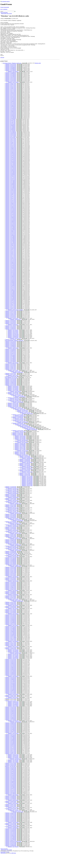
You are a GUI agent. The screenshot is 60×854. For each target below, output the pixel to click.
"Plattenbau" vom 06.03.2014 (10, 157)
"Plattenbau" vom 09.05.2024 (10, 723)
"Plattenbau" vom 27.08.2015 (10, 238)
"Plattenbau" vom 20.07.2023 (13, 654)
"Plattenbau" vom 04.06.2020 (20, 441)
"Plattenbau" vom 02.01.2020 (10, 536)
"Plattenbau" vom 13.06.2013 (10, 117)
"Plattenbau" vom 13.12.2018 (13, 507)
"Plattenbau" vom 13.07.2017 (10, 352)
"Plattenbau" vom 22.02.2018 (10, 380)
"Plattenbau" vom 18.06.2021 (10, 585)
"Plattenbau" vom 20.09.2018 (15, 400)
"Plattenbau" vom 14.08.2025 (10, 793)
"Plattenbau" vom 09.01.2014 (10, 148)
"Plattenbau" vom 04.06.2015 (10, 226)
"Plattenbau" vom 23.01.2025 (10, 767)
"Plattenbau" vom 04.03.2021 (10, 577)
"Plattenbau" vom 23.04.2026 (10, 829)
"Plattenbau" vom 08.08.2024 (10, 736)
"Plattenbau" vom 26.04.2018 (10, 486)
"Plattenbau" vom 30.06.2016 (10, 285)
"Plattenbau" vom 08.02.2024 (10, 711)
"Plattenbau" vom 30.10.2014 (10, 193)
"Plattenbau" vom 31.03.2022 (10, 610)
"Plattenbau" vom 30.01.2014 (10, 152)
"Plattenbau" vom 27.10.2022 (10, 638)
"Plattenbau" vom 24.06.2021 (24, 463)
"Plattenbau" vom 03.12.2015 (10, 253)
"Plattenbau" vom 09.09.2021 (13, 594)
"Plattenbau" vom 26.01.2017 (13, 318)
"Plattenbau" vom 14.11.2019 (13, 532)
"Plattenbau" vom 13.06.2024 (10, 728)
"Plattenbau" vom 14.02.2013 (10, 99)
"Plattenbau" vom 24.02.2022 (27, 477)
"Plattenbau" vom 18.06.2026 (10, 838)
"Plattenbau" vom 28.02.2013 (10, 101)
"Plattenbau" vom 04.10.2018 (10, 498)
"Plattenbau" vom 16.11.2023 (13, 697)
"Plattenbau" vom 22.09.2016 (10, 298)
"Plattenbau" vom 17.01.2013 (10, 94)
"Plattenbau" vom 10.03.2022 (27, 479)
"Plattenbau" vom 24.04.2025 (10, 781)
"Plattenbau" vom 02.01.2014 (10, 147)
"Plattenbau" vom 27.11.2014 (10, 197)
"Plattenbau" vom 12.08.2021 (24, 465)
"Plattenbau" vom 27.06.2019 (17, 417)
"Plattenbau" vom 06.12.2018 (10, 506)
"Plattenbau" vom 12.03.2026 (10, 823)
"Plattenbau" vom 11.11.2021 (24, 472)
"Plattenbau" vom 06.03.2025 (10, 773)
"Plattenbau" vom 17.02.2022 (13, 608)
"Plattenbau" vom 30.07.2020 (20, 443)
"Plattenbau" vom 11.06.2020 (22, 442)
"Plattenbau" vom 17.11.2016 (10, 306)
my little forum (13, 852)
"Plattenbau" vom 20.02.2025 (10, 771)
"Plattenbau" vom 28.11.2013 (10, 142)
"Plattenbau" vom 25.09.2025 (10, 799)
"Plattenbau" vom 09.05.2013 (10, 111)
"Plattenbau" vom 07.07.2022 (10, 623)
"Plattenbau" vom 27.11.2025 (13, 807)
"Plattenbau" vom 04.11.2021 (27, 471)
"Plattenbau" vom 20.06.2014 (10, 173)
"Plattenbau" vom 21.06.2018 (10, 491)
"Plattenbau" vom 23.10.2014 (10, 192)
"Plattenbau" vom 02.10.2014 (10, 189)
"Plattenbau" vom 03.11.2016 (10, 304)
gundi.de (8, 1)
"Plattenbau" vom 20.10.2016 (10, 302)
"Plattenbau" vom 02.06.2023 (10, 678)
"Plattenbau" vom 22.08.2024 (10, 738)
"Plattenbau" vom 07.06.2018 (15, 391)
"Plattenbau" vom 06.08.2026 (10, 845)
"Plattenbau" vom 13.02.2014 (10, 154)
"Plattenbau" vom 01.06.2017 (10, 344)
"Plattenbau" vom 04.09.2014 (10, 184)
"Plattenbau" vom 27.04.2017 (10, 341)
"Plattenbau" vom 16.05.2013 (10, 112)
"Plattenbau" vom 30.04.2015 (10, 220)
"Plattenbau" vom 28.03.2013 (10, 105)
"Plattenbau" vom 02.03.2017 (10, 323)
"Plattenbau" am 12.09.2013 (10, 130)
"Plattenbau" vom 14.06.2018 (13, 392)
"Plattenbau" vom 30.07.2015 (10, 234)
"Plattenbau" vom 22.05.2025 (10, 784)
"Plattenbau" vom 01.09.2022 (10, 630)
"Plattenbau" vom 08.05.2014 (10, 166)
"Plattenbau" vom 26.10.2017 (10, 365)
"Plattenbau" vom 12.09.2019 (29, 428)
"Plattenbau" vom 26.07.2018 (17, 395)
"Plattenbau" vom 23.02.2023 (10, 665)
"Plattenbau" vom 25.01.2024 (10, 709)
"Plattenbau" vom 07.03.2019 (15, 407)
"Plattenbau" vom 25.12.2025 (17, 811)
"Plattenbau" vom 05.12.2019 (10, 535)
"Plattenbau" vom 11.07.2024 (10, 732)
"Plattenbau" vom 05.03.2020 (20, 436)
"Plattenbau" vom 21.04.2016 (10, 274)
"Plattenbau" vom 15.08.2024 (10, 737)
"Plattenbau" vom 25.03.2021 (13, 580)
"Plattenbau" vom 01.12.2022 (10, 644)
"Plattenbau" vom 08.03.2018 (10, 382)
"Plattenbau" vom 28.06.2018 (13, 493)
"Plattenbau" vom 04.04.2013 (10, 106)
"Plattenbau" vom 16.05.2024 (10, 724)
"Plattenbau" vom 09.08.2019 (17, 423)
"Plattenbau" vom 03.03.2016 (10, 267)
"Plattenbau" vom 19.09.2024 (10, 742)
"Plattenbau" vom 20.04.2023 (10, 672)
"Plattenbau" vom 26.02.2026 (10, 821)
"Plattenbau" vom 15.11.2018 (10, 504)
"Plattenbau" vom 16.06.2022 (27, 482)
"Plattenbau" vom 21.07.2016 (10, 288)
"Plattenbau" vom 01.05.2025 (13, 756)
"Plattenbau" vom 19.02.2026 (10, 820)
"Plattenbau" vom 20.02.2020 (17, 434)
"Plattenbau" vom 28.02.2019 (13, 406)
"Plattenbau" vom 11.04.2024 (10, 719)
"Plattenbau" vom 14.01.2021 (10, 573)
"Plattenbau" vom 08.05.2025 (10, 782)
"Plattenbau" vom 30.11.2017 (15, 371)
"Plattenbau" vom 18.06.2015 (10, 228)
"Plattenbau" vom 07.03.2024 (10, 714)
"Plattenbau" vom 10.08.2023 (10, 684)
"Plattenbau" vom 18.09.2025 (10, 798)
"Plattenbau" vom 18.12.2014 (10, 200)
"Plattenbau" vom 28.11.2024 (10, 752)
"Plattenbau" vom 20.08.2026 (13, 641)
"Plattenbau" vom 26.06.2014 (10, 174)
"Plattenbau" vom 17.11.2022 (10, 642)
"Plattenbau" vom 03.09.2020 (10, 560)
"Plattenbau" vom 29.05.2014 (10, 170)
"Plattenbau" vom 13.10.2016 (10, 301)
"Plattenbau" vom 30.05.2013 (10, 114)
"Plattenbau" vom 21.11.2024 (13, 705)
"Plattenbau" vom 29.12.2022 (27, 485)
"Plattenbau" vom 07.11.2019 (10, 531)
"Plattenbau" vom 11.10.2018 (10, 499)
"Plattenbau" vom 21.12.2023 (10, 700)
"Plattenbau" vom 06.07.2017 (10, 351)
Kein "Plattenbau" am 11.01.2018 (11, 377)
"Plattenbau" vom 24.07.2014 (10, 178)
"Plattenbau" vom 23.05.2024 (10, 726)
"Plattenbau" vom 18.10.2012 (10, 80)
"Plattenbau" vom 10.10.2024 (10, 746)
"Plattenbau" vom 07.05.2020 (10, 548)
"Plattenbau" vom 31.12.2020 (20, 451)
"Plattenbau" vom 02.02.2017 (10, 320)
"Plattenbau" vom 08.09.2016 (10, 296)
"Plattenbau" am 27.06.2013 (10, 119)
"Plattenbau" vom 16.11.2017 (10, 369)
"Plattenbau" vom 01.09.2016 (10, 295)
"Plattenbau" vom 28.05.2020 (10, 551)
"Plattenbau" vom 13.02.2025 (10, 770)
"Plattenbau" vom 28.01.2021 (20, 453)
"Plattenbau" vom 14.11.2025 (10, 805)
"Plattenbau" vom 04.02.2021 (22, 454)
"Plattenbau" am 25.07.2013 (10, 123)
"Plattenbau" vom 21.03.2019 (20, 409)
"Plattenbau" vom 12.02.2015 (10, 209)
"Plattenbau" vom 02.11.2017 (10, 367)
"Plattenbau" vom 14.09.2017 (10, 361)
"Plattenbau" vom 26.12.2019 (27, 413)
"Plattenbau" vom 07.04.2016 (10, 272)
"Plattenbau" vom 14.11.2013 (10, 140)
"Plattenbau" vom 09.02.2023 (10, 663)
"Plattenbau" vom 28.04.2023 (10, 673)
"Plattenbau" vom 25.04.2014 (10, 164)
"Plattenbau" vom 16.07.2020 (13, 556)
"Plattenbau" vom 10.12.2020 (20, 448)
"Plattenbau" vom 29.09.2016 (10, 299)
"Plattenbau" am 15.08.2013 (10, 126)
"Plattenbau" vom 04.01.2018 (10, 376)
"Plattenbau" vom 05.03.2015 (10, 212)
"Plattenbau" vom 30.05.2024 (10, 727)
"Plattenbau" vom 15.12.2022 (13, 646)
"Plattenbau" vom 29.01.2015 (10, 207)
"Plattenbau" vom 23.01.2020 (10, 539)
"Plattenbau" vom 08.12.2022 (10, 645)
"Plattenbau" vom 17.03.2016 (10, 269)
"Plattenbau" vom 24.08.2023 (13, 657)
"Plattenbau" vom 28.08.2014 (10, 183)
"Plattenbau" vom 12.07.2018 (13, 393)
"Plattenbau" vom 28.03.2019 (22, 410)
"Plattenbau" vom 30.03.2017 (10, 327)
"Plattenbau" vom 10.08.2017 (10, 356)
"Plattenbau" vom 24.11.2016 (10, 307)
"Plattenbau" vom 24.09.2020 (10, 563)
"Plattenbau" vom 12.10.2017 (10, 364)
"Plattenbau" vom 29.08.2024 (10, 739)
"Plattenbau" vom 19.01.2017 (10, 317)
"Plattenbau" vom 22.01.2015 (10, 206)
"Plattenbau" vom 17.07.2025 (10, 789)
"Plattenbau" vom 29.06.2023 (13, 651)
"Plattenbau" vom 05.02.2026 (10, 818)
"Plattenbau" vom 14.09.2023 (10, 687)
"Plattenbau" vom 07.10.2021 (10, 595)
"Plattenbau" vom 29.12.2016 (10, 314)
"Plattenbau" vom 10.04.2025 (10, 778)
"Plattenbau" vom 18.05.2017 (10, 343)
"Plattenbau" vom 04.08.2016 (10, 290)
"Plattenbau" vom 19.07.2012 (10, 65)
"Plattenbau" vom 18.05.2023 (13, 676)
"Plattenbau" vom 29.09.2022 (10, 634)
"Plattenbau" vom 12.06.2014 (10, 172)
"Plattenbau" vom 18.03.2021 (10, 579)
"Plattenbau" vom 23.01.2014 (10, 150)
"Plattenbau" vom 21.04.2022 (10, 612)
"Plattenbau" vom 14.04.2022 (10, 611)
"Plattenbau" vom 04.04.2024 (10, 718)
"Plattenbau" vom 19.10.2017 (13, 332)
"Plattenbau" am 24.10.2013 (10, 137)
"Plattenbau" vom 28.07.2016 (10, 289)
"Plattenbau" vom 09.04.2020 (10, 545)
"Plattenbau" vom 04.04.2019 (10, 517)
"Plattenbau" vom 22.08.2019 (22, 425)
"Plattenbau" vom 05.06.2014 (10, 171)
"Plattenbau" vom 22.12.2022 (10, 647)
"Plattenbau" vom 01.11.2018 (13, 502)
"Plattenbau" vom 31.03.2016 (10, 271)
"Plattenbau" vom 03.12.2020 (10, 572)
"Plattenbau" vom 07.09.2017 (10, 360)
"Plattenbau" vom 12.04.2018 (13, 388)
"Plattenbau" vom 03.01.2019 (13, 404)
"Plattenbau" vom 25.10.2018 (10, 501)
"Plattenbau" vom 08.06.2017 (10, 345)
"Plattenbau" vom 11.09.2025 (13, 760)
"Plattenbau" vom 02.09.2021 (10, 593)
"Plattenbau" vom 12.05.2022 (10, 615)
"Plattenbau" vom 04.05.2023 (10, 674)
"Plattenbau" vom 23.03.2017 (10, 326)
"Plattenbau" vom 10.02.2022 (10, 607)
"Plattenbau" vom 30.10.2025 (13, 803)
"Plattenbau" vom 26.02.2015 (10, 211)
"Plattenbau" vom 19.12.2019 (24, 412)
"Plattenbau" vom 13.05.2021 (10, 584)
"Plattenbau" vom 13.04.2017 (10, 339)
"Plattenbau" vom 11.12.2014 (10, 199)
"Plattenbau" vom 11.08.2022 (10, 627)
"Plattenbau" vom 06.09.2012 (10, 73)
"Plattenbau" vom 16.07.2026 (10, 842)
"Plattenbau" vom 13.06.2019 (10, 524)
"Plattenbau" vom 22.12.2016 (10, 313)
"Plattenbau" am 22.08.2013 (10, 127)
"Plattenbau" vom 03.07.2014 (10, 175)
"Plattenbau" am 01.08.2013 (10, 124)
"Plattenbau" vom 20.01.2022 (24, 475)
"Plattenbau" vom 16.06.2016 (10, 283)
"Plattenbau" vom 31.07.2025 (10, 791)
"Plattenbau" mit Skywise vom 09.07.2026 (13, 841)
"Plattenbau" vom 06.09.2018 (13, 497)
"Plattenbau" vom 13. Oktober (10, 637)
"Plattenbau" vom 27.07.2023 (13, 655)
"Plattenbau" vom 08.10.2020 (15, 566)
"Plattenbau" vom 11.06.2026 (10, 837)
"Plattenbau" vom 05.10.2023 (10, 691)
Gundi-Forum (3, 851)
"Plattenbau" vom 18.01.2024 (10, 708)
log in (1, 9)
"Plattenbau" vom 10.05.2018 (13, 488)
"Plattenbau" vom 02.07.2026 (10, 840)
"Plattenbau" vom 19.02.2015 (10, 210)
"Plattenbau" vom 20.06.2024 (10, 729)
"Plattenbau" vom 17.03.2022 (10, 609)
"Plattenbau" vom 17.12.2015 (10, 255)
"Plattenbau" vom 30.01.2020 (17, 433)
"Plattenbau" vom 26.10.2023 (13, 694)
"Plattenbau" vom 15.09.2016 (10, 297)
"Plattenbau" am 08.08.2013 (10, 125)
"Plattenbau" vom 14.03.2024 (10, 715)
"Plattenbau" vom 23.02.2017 (10, 322)
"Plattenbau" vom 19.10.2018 (13, 500)
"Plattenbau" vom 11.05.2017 (13, 329)
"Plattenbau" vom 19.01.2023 (10, 660)
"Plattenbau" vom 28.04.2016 (10, 275)
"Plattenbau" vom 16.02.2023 (10, 664)
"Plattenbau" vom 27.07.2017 (10, 354)
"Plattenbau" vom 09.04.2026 (13, 827)
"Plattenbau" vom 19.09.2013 (10, 131)
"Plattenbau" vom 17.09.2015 (10, 242)
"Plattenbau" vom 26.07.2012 (10, 66)
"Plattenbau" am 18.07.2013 (10, 122)
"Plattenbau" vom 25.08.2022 (10, 629)
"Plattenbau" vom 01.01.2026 (10, 812)
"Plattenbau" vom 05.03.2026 (13, 822)
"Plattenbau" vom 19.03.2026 (10, 824)
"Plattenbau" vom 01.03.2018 (10, 381)
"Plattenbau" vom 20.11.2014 (10, 196)
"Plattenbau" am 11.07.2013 (10, 121)
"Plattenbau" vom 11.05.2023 (10, 675)
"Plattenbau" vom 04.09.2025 (10, 796)
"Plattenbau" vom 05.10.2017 (13, 347)
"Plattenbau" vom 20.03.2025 (10, 775)
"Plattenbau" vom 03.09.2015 (10, 239)
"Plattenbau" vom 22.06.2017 (10, 349)
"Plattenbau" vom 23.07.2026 (10, 843)
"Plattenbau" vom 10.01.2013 (10, 93)
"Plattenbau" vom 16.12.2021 (24, 473)
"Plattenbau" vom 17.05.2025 (10, 780)
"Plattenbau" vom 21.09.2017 (13, 362)
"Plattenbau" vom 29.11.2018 (10, 505)
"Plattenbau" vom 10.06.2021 (27, 462)
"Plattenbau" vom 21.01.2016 (10, 261)
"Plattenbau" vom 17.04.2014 (10, 163)
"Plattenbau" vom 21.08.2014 (10, 182)
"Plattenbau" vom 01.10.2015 (10, 244)
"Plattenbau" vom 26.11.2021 (13, 598)
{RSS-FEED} (3, 852)
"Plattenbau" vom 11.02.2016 (10, 264)
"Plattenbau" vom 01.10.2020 (13, 565)
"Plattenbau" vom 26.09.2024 (10, 744)
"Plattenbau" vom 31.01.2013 (10, 96)
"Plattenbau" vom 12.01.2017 (10, 316)
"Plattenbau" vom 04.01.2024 (13, 702)
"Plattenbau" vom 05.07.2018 (10, 494)
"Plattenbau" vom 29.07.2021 (10, 589)
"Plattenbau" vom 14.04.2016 (10, 273)
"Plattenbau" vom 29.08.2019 (24, 426)
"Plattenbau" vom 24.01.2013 (10, 95)
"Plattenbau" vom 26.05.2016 (10, 280)
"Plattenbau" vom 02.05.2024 (10, 722)
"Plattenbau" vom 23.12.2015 (10, 256)
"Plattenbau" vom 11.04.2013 (10, 107)
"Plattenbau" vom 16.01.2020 (15, 538)
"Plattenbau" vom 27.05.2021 (15, 338)
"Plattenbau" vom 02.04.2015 (10, 216)
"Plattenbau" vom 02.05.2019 (17, 414)
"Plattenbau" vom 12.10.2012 (10, 78)
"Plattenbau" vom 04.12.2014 (10, 198)
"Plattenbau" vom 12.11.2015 (10, 250)
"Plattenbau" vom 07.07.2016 (10, 286)
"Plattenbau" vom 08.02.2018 (13, 336)
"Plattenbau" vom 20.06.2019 (13, 525)
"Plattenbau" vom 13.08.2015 (10, 236)
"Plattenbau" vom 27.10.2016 (10, 303)
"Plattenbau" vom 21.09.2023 (10, 688)
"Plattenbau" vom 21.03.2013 (10, 104)
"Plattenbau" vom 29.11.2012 (10, 87)
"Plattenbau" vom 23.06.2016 (10, 284)
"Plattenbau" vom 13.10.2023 (10, 692)
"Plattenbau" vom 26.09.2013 (10, 132)
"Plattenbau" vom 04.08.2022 (27, 483)
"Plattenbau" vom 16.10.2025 (13, 762)
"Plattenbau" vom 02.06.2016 (10, 281)
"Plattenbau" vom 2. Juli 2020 (13, 554)
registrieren (5, 9)
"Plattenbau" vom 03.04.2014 (10, 161)
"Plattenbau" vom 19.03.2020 (10, 542)
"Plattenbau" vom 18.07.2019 (17, 419)
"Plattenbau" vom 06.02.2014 (10, 153)
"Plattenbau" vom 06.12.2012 (10, 88)
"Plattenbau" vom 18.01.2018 (13, 334)
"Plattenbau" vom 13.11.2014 (10, 195)
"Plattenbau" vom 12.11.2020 (10, 569)
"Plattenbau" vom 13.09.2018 (13, 399)
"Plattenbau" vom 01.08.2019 (22, 422)
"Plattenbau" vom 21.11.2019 (15, 533)
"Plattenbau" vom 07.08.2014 (10, 180)
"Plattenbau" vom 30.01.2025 (10, 768)
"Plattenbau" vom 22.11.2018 (13, 403)
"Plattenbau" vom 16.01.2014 (10, 149)
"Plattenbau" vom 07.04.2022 (27, 481)
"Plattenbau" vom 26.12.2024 (13, 754)
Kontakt (7, 851)
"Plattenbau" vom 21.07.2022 (13, 625)
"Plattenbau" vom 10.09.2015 (10, 241)
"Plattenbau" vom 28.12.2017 (13, 333)
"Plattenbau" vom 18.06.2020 (10, 552)
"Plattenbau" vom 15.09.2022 (10, 632)
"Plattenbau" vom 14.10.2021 (10, 596)
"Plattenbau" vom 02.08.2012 (10, 67)
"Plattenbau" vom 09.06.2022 (10, 620)
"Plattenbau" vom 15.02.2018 (10, 379)
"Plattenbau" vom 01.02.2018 (13, 335)
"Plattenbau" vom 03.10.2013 (10, 134)
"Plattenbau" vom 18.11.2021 (10, 597)
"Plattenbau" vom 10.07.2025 (13, 759)
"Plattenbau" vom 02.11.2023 (10, 695)
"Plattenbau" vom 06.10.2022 (10, 635)
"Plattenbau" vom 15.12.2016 (10, 311)
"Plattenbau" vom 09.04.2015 (10, 217)
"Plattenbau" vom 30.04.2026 (10, 830)
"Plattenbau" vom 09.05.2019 (20, 415)
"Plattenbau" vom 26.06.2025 (15, 758)
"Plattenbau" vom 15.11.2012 (10, 85)
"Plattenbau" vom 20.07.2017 (10, 353)
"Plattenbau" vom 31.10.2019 (17, 432)
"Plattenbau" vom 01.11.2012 (10, 83)
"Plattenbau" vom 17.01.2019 (10, 511)
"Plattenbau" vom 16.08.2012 (10, 69)
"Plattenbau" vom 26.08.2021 (10, 592)
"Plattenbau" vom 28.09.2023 (10, 690)
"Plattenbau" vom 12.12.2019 (22, 411)
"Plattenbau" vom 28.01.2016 (10, 262)
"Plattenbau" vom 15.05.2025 (10, 783)
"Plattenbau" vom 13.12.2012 (10, 89)
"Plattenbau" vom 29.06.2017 (10, 350)
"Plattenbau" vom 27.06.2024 (10, 730)
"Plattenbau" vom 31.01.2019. (15, 513)
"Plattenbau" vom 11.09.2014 (10, 185)
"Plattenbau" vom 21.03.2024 (10, 716)
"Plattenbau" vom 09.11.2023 (10, 696)
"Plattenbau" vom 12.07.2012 (10, 64)
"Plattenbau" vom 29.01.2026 (10, 817)
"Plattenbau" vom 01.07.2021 (10, 586)
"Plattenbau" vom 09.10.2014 (10, 190)
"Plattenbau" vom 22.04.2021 (24, 459)
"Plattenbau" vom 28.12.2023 (13, 701)
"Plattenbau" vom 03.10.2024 (10, 745)
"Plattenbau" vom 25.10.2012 (10, 81)
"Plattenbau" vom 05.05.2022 (10, 614)
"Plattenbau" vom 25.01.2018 (10, 378)
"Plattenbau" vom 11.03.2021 (10, 578)
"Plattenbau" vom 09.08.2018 (13, 397)
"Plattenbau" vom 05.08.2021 (10, 591)
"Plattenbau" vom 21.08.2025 (13, 794)
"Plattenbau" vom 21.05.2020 (15, 550)
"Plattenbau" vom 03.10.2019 (17, 430)
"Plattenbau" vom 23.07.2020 (10, 557)
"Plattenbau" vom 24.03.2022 (27, 480)
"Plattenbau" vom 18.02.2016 (10, 265)
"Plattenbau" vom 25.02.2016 (10, 266)
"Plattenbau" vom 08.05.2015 (10, 221)
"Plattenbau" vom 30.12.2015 (10, 257)
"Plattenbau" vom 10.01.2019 (13, 405)
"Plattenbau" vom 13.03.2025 (10, 774)
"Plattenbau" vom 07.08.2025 (10, 792)
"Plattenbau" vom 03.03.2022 (27, 478)
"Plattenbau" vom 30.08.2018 (10, 496)
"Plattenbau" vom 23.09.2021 (24, 467)
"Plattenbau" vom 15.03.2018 (10, 383)
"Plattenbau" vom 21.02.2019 (10, 516)
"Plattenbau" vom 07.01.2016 (10, 259)
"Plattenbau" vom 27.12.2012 (10, 91)
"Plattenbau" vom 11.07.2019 (10, 526)
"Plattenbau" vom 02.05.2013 (10, 110)
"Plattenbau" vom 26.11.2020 (10, 571)
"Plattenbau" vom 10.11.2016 (10, 305)
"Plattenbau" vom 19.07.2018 (15, 394)
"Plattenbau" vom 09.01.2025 (13, 755)
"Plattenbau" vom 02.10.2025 (13, 800)
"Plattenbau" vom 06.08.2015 (10, 235)
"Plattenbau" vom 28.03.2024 (10, 717)
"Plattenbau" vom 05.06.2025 (10, 786)
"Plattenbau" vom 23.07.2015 (10, 233)
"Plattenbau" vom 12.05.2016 (10, 278)
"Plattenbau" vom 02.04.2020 (15, 544)
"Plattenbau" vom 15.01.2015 (10, 204)
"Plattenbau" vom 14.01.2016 (10, 260)
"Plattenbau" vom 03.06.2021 (24, 461)
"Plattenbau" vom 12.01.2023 (10, 659)
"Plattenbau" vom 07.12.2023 (13, 375)
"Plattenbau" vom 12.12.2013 (10, 144)
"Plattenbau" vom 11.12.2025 (13, 809)
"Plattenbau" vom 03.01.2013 (10, 92)
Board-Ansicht (4, 13)
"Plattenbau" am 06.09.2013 (10, 129)
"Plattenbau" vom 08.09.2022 (10, 631)
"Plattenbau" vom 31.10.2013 (10, 138)
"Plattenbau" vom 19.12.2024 (10, 764)
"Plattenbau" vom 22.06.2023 (10, 681)
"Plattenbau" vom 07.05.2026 (10, 831)
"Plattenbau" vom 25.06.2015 (10, 229)
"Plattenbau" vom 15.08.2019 (20, 424)
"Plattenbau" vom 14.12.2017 (10, 373)
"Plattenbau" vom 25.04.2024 (15, 721)
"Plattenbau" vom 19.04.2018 (13, 389)
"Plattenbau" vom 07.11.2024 (10, 750)
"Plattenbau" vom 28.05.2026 (10, 835)
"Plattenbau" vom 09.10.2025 (10, 801)
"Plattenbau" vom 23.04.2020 (20, 439)
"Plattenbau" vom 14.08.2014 (10, 181)
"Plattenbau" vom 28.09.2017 (10, 363)
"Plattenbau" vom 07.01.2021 (20, 452)
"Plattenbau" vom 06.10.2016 (10, 300)
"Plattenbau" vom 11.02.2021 (10, 575)
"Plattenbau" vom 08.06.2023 (10, 679)
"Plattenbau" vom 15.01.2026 (10, 814)
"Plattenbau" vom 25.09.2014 (10, 188)
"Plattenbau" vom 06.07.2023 (15, 652)
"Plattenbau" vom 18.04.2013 (10, 108)
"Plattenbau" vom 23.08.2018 (10, 495)
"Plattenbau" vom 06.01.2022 (10, 604)
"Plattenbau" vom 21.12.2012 (10, 90)
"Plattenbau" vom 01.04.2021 (24, 457)
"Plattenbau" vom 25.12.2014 (10, 201)
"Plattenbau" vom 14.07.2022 (10, 624)
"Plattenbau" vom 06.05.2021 (10, 583)
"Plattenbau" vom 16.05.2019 (10, 521)
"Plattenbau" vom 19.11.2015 (10, 251)
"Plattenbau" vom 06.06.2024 (13, 704)
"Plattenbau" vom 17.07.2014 (10, 177)
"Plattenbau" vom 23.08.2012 (10, 70)
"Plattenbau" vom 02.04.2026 (10, 826)
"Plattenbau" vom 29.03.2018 (13, 386)
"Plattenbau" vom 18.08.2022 (10, 628)
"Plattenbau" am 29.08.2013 (10, 128)
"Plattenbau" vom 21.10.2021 (24, 469)
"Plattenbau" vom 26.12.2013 (10, 146)
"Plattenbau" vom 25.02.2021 (24, 455)
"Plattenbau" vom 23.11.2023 (10, 698)
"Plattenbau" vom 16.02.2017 (10, 321)
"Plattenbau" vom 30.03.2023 (10, 668)
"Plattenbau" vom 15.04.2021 (10, 581)
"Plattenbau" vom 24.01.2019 (13, 512)
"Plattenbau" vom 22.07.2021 (10, 588)
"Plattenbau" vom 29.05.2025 (10, 785)
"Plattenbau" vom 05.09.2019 (27, 427)
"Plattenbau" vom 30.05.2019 (15, 523)
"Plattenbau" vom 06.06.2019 (17, 416)
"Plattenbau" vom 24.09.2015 (10, 243)
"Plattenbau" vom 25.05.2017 (13, 331)
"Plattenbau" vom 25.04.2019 (17, 520)
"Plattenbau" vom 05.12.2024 (10, 753)
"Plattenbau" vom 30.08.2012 (10, 72)
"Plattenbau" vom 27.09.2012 (10, 76)
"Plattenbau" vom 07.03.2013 (10, 102)
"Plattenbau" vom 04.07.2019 (20, 418)
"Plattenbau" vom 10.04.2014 (10, 162)
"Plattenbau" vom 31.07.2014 (10, 179)
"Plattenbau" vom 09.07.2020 (10, 555)
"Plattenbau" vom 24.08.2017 (10, 358)
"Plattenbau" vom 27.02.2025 (10, 772)
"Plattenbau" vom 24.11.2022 (10, 643)
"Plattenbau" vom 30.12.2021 (10, 603)
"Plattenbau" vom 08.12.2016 (10, 310)
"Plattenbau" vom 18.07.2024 (13, 733)
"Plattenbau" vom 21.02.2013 (10, 100)
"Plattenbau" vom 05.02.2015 (10, 208)
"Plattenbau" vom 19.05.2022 (10, 616)
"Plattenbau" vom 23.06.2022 (10, 621)
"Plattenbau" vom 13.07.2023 (10, 682)
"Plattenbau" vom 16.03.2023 (13, 649)
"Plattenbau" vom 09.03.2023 (10, 667)
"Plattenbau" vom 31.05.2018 (13, 390)
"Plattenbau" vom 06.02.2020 (10, 540)
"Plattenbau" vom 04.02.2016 (10, 263)
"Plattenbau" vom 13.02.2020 (10, 541)
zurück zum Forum (4, 12)
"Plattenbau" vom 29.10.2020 (10, 568)
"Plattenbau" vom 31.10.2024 (10, 749)
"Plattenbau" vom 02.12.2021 (15, 599)
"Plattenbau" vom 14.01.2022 (13, 605)
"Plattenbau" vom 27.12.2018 (13, 509)
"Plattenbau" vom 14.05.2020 (13, 549)
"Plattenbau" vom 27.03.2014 (10, 160)
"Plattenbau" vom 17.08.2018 (15, 398)
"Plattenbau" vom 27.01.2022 (27, 476)
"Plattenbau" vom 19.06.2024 (13, 757)
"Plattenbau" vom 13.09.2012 (10, 74)
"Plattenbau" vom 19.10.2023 (10, 693)
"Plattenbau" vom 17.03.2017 (10, 325)
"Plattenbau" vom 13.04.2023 (10, 670)
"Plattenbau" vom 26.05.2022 (10, 617)
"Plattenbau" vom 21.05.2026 (10, 834)
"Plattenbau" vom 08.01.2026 (10, 813)
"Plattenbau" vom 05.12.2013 (10, 143)
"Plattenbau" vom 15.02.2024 (13, 703)
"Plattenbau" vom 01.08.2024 (10, 735)
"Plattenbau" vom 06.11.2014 (10, 194)
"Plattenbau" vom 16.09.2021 (13, 590)
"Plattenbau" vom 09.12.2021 (17, 601)
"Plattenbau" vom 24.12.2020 (22, 450)
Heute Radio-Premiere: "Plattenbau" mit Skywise (12, 63)
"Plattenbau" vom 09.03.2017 (13, 324)
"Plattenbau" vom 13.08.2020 (10, 558)
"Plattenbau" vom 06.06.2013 (10, 116)
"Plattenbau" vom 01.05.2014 (10, 165)
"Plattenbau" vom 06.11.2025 (10, 804)
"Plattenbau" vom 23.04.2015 (10, 219)
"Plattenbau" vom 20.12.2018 (10, 508)
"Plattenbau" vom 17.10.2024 (10, 747)
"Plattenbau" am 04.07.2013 (10, 120)
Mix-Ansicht (9, 13)
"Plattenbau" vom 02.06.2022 (10, 619)
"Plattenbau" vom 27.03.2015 (10, 215)
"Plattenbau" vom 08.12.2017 (17, 372)
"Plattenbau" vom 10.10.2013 (10, 135)
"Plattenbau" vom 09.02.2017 (15, 319)
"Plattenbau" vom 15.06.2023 (10, 680)
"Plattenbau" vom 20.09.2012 (10, 75)
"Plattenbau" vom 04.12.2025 (10, 808)
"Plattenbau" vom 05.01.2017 (10, 315)
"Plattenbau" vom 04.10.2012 (10, 77)
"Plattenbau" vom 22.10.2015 (10, 247)
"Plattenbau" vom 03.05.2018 (10, 487)
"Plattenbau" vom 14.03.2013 (10, 103)
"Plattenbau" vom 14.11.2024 (10, 751)
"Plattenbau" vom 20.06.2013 (10, 118)
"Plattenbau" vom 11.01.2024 (10, 706)
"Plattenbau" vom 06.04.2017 (10, 328)
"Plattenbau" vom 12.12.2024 (10, 763)
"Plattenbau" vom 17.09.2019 (10, 562)
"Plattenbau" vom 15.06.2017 (10, 346)
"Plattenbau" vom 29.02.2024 (10, 713)
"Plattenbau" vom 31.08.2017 (10, 359)
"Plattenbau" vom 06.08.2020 (20, 444)
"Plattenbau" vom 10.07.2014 (10, 176)
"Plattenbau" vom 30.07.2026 (10, 844)
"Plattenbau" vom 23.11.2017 (13, 370)
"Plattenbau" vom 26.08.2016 (10, 293)
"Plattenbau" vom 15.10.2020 (20, 446)
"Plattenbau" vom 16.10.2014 (10, 191)
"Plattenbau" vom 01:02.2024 (10, 710)
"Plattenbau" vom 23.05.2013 (10, 113)
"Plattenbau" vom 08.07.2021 (10, 587)
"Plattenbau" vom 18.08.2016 (10, 292)
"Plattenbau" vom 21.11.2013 (10, 141)
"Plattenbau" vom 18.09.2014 (10, 186)
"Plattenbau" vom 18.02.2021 (13, 576)
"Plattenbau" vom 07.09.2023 (10, 686)
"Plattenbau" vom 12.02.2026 (10, 819)
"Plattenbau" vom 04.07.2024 (10, 731)
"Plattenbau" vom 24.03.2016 (10, 270)
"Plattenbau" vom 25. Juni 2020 (11, 553)
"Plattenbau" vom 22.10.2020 (10, 567)
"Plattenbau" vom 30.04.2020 (22, 440)
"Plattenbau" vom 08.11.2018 (15, 503)
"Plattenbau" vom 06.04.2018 (13, 387)
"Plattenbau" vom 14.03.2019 (17, 408)
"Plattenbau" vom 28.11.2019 (10, 534)
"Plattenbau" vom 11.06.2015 (10, 227)
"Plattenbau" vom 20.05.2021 (13, 337)
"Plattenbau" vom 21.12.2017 (10, 374)
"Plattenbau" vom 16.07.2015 (10, 232)
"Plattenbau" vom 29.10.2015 (10, 248)
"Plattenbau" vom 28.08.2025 (10, 795)
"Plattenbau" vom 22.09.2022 (10, 633)
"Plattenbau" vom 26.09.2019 (10, 527)
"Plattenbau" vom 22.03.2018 (10, 385)
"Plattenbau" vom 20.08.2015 (10, 237)
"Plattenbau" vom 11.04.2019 (13, 518)
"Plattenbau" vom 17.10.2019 (10, 529)
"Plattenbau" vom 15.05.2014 (10, 167)
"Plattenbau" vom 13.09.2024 (10, 741)
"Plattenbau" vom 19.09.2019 (31, 429)
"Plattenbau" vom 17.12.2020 (20, 449)
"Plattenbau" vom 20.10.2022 (27, 484)
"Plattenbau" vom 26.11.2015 (10, 252)
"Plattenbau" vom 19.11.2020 (10, 570)
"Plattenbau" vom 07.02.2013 (10, 98)
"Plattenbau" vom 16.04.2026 (10, 828)
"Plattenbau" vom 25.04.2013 (10, 109)
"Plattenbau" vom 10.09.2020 (10, 561)
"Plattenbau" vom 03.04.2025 (10, 777)
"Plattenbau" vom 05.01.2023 (10, 648)
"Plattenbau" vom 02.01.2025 (10, 765)
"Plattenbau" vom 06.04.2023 (10, 669)
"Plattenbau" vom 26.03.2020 (13, 543)
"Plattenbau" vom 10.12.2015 (10, 254)
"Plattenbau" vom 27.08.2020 (20, 445)
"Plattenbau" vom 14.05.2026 (10, 832)
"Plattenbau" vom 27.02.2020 (20, 435)
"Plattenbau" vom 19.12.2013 (10, 145)
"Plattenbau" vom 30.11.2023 (13, 658)
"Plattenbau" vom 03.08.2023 (10, 683)
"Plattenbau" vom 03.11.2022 (10, 639)
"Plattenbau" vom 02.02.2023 (10, 662)
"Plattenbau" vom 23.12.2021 (10, 602)
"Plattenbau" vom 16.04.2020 (13, 547)
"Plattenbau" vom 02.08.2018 (20, 396)
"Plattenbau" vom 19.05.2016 (10, 279)
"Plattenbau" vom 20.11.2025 (10, 806)
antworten (2, 57)
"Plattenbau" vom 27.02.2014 (10, 156)
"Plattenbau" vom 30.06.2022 (10, 622)
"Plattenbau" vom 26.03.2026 (13, 825)
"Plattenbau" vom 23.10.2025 (10, 802)
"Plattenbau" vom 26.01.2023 (10, 661)
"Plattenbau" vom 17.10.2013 (10, 136)
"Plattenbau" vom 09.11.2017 (10, 368)
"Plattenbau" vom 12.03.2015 (10, 213)
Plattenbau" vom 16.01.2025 (10, 766)
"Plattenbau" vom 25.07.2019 (20, 421)
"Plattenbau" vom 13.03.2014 (10, 158)
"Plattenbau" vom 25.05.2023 (10, 677)
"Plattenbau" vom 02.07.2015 (10, 230)
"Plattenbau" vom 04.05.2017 (10, 342)
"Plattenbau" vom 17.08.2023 (13, 656)
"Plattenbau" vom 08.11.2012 (10, 84)
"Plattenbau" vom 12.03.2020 (20, 437)
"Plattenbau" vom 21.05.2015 (10, 224)
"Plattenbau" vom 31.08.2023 (10, 685)
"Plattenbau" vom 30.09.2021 (27, 468)
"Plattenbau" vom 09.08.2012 (10, 68)
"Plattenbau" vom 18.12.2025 (15, 810)
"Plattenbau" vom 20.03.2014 (10, 159)
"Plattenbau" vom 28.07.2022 (10, 626)
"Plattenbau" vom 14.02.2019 (10, 515)
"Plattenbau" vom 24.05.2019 (13, 522)
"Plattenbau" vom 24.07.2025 (10, 790)
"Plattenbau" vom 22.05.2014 (10, 168)
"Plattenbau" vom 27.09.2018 (17, 401)
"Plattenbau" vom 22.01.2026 (10, 816)
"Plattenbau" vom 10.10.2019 (20, 431)
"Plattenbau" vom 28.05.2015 (10, 225)
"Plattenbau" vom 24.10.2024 (10, 748)
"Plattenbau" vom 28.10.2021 (24, 470)
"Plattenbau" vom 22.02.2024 (10, 712)
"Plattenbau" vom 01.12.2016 (10, 308)
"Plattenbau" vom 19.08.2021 (27, 466)
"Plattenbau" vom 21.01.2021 (10, 574)
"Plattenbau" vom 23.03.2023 (13, 650)
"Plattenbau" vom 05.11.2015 (10, 249)
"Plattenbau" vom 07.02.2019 (10, 514)
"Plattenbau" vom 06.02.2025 (10, 769)
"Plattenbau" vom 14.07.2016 (10, 287)
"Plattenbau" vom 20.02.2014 (10, 155)
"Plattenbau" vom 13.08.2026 (13, 846)
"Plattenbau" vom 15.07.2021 (24, 464)
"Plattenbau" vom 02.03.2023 (10, 666)
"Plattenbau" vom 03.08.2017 (10, 355)
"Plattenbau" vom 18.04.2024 (13, 720)
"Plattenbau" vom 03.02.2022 (10, 606)
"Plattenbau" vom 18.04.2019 (15, 519)
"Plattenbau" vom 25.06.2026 (10, 839)
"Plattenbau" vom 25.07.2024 (10, 734)
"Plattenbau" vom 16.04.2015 (10, 218)
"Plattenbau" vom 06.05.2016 (10, 277)
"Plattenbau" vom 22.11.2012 (10, 86)
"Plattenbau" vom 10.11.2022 (10, 640)
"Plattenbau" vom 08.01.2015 (10, 203)
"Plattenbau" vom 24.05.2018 (13, 490)
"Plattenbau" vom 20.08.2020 (10, 559)
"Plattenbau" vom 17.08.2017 (10, 357)
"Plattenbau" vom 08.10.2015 (10, 245)
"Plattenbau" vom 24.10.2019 (13, 530)
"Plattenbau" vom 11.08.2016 (10, 291)
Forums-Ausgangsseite (4, 7)
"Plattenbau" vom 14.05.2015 (10, 223)
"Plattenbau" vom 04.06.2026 (10, 836)
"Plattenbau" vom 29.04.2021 (24, 460)
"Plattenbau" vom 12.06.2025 (10, 787)
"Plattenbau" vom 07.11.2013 (10, 139)
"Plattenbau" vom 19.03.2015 (10, 214)
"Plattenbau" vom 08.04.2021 (27, 458)
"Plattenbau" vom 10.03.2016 (10, 268)
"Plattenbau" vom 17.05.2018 (10, 489)
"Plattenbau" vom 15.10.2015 (10, 246)
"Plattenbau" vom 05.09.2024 (10, 740)
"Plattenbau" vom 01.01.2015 (10, 202)
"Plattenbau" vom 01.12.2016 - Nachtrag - (15, 309)
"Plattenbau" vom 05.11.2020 (20, 447)
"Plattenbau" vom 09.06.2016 (10, 282)
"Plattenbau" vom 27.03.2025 (10, 776)
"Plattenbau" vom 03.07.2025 (10, 788)
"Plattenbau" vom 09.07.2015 (10, 231)
